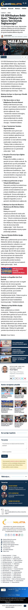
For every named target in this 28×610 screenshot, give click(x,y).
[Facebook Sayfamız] (13, 378)
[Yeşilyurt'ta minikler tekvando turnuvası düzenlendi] (7, 390)
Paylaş (4, 56)
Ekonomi (10, 8)
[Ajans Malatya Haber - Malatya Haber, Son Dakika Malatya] (11, 3)
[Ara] (23, 3)
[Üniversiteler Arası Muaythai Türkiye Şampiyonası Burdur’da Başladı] (21, 404)
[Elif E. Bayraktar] (4, 495)
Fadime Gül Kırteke (14, 501)
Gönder (4, 456)
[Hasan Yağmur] (4, 369)
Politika (24, 8)
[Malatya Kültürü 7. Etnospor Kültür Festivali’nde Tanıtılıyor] (21, 418)
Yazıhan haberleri (6, 575)
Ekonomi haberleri (15, 570)
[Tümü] (26, 476)
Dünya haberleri (15, 582)
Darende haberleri (6, 563)
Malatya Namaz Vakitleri (9, 542)
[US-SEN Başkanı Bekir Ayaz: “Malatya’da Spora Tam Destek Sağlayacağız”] (14, 47)
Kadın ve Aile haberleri (7, 580)
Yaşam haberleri (17, 575)
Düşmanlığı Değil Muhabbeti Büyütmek (16, 496)
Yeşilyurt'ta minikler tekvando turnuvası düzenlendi (6, 396)
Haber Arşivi (6, 551)
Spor (9, 12)
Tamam (8, 602)
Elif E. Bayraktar (13, 493)
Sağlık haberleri (17, 573)
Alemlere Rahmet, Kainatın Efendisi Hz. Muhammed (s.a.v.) (17, 488)
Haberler (3, 12)
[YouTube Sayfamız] (25, 378)
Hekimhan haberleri (7, 568)
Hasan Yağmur (14, 369)
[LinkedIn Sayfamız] (22, 378)
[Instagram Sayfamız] (19, 378)
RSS (4, 589)
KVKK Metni (16, 563)
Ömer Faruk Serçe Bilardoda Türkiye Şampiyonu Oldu (19, 396)
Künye (14, 555)
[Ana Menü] (25, 3)
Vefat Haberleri (6, 579)
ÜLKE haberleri (5, 582)
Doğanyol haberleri (7, 567)
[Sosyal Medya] (11, 378)
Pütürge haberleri (6, 573)
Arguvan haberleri (6, 560)
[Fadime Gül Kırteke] (4, 502)
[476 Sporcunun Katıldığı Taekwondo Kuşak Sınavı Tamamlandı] (7, 404)
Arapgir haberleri (6, 558)
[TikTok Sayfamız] (19, 535)
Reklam (16, 567)
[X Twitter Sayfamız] (16, 378)
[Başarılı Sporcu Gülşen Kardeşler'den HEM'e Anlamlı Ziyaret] (7, 418)
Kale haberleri (5, 570)
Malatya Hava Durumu (8, 541)
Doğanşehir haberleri (7, 565)
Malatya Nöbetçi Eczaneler (9, 539)
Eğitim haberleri (17, 577)
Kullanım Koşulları (17, 558)
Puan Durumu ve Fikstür (8, 546)
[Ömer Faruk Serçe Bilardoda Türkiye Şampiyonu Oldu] (21, 390)
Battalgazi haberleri (7, 562)
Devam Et (12, 376)
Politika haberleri (18, 572)
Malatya (17, 8)
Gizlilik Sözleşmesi (18, 560)
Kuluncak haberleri (6, 572)
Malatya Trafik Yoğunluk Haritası (11, 544)
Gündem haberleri (18, 568)
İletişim (16, 565)
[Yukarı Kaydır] (25, 606)
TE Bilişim (18, 595)
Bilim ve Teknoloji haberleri (18, 579)
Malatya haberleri (6, 555)
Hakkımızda (16, 557)
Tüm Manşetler (6, 547)
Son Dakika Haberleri (8, 549)
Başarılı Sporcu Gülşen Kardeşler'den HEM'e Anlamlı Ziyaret (7, 424)
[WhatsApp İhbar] (22, 535)
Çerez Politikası (18, 562)
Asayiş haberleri (19, 580)
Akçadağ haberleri (6, 557)
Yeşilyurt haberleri (6, 577)
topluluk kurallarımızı (15, 461)
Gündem (3, 8)
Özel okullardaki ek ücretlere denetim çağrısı (15, 512)
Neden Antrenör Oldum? (15, 503)
